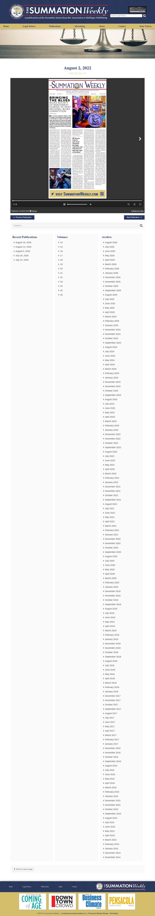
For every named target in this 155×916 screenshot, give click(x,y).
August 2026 (111, 242)
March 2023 (110, 421)
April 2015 (110, 835)
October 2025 (111, 286)
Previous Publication (23, 217)
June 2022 (110, 460)
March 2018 (110, 683)
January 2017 (111, 744)
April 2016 (110, 783)
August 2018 (111, 661)
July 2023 (109, 404)
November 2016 (112, 752)
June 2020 (110, 565)
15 (61, 247)
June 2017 (110, 722)
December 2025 (112, 277)
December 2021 (112, 486)
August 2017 (111, 713)
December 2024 (112, 329)
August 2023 (111, 399)
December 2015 (112, 800)
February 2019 (112, 635)
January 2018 (111, 691)
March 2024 (110, 369)
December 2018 (112, 643)
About (102, 26)
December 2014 (112, 853)
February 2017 (112, 739)
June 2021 (110, 513)
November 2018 (112, 648)
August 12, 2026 (23, 247)
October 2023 (111, 391)
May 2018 (110, 674)
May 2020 (110, 569)
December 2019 (112, 591)
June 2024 (110, 356)
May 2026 (110, 255)
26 (61, 295)
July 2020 (109, 561)
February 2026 (112, 268)
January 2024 (111, 377)
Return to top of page (24, 869)
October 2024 (111, 338)
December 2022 (112, 434)
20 (61, 268)
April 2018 (110, 678)
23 (61, 282)
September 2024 (113, 343)
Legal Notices (29, 26)
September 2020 (113, 552)
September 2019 (113, 604)
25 (61, 290)
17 (61, 255)
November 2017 (112, 700)
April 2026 (110, 260)
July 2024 (109, 351)
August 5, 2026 (23, 251)
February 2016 (112, 792)
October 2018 (111, 652)
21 (61, 273)
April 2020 (110, 574)
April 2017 (110, 731)
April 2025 (110, 312)
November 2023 (112, 386)
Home (6, 26)
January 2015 (111, 848)
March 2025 (110, 316)
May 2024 (110, 360)
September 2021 (113, 500)
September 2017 (113, 709)
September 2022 (113, 447)
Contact (122, 26)
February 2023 (112, 425)
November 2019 (112, 595)
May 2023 (110, 412)
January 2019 (111, 639)
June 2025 (110, 303)
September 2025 (113, 290)
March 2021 (110, 526)
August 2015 (111, 818)
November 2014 (112, 857)
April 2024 (110, 364)
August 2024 (111, 347)
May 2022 (110, 465)
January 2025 (111, 325)
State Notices (146, 26)
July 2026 (109, 247)
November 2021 (112, 491)
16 (61, 251)
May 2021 (110, 517)
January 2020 (111, 587)
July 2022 (109, 456)
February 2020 (112, 582)
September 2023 (113, 395)
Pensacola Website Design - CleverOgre (103, 913)
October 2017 (111, 704)
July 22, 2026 (22, 260)
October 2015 (111, 809)
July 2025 (109, 299)
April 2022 (110, 469)
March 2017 (110, 735)
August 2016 (111, 765)
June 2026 (110, 251)
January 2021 (111, 534)
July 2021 (109, 508)
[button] (144, 15)
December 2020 (112, 539)
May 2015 (110, 831)
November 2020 (112, 543)
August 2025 (111, 295)
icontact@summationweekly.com (73, 913)
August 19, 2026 (23, 242)
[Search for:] (75, 225)
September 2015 (113, 813)
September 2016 (113, 761)
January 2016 (111, 796)
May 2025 (110, 308)
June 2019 (110, 617)
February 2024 (112, 373)
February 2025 (112, 321)
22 (61, 277)
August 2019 (111, 609)
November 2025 (112, 282)
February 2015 (112, 844)
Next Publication (133, 217)
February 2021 (112, 530)
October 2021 (111, 495)
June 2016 (110, 774)
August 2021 (111, 504)
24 (61, 286)
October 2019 (111, 600)
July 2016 (109, 770)
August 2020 (111, 556)
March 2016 (110, 787)
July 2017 (109, 718)
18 (61, 260)
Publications (55, 26)
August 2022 (111, 452)
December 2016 (112, 748)
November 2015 (112, 805)
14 (61, 242)
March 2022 (110, 473)
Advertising (79, 26)
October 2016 (111, 757)
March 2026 (110, 264)
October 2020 (111, 547)
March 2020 (110, 578)
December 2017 (112, 696)
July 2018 (109, 665)
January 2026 (111, 273)
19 (61, 264)
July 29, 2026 (22, 255)
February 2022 (112, 478)
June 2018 (110, 670)
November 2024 (112, 334)
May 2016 (110, 779)
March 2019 (110, 630)
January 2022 (111, 482)
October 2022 (111, 443)
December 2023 (112, 382)
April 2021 (110, 521)
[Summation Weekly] (59, 12)
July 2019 (109, 613)
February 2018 (112, 687)
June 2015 (110, 827)
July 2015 (109, 822)
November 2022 (112, 438)
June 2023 (110, 408)
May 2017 (110, 726)
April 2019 (110, 626)
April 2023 (110, 417)
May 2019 (110, 622)
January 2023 (111, 430)
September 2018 (113, 656)
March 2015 (110, 840)
